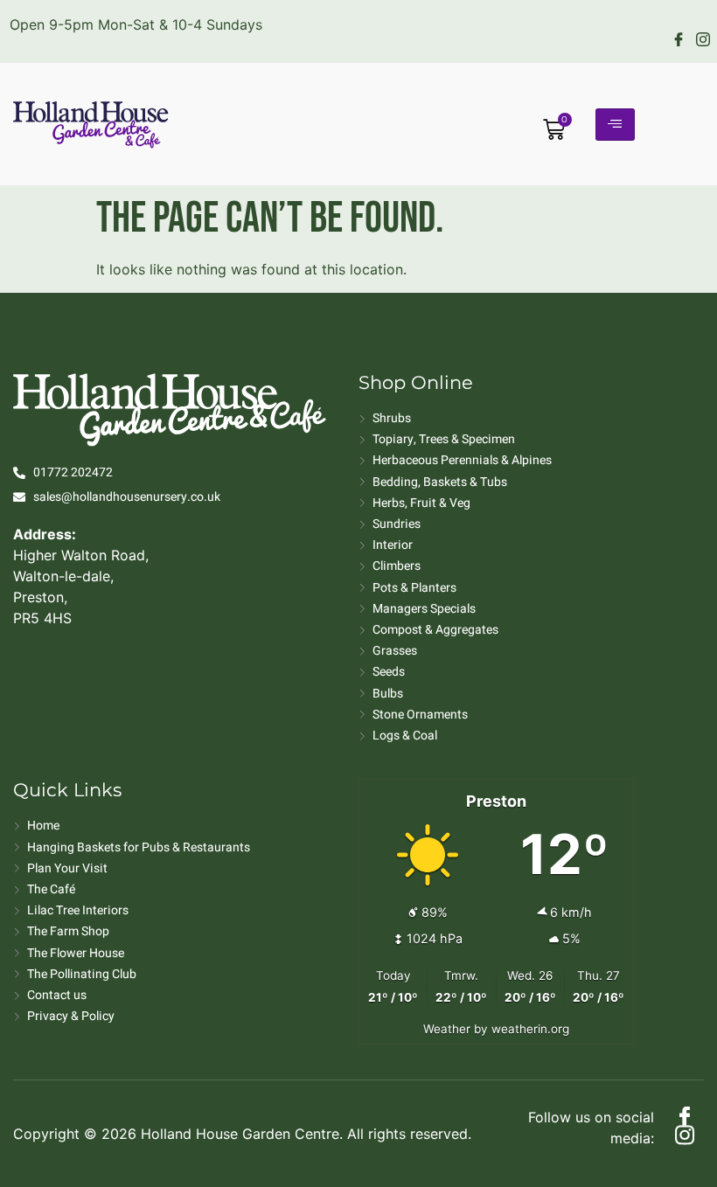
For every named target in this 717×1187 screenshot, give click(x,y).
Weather (446, 1029)
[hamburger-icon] (615, 124)
